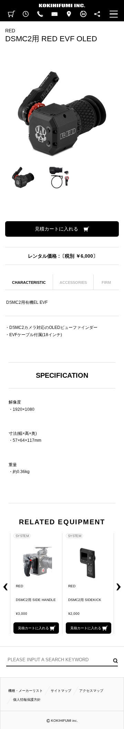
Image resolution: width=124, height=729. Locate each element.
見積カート (12, 14)
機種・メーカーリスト (25, 691)
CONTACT (54, 14)
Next (120, 583)
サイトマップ (61, 691)
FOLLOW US (97, 14)
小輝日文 (62, 3)
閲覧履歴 (26, 14)
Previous (3, 583)
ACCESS (69, 14)
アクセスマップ (91, 691)
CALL (40, 14)
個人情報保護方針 (27, 699)
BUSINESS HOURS (83, 14)
